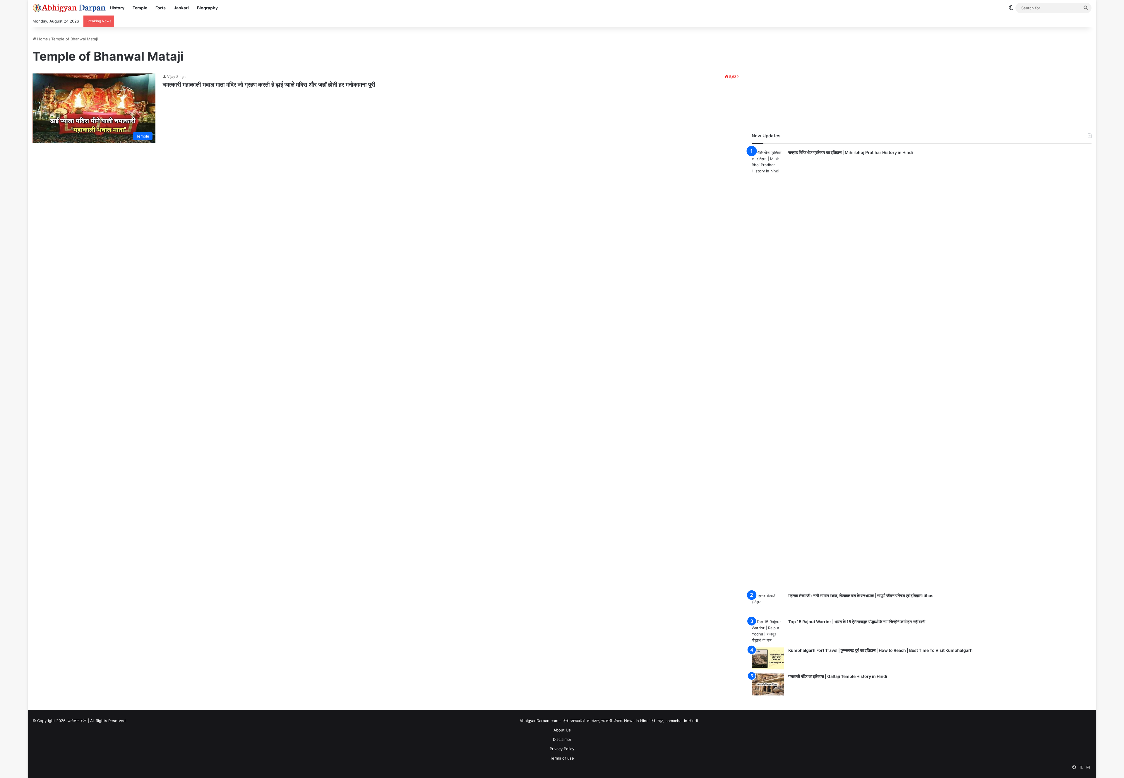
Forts (160, 7)
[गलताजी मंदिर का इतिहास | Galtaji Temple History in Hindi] (768, 684)
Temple (140, 7)
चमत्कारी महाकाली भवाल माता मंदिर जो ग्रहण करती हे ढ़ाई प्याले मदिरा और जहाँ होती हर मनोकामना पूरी (269, 84)
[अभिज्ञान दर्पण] (69, 8)
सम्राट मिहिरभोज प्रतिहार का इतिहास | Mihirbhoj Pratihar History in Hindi (850, 152)
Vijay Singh (176, 76)
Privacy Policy (562, 748)
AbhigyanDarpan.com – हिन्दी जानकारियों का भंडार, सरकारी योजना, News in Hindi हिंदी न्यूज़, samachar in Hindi (609, 720)
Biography (207, 7)
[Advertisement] (922, 77)
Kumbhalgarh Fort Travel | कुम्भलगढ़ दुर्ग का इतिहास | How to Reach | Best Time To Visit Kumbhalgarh (880, 650)
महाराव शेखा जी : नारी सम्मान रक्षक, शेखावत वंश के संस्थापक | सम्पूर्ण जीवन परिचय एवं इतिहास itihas (860, 595)
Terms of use (562, 758)
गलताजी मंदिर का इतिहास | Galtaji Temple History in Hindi (837, 676)
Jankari (181, 7)
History (117, 7)
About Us (562, 730)
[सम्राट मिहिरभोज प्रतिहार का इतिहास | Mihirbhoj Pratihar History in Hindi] (768, 369)
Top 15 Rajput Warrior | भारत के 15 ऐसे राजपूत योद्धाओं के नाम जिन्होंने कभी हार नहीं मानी (856, 621)
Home (42, 39)
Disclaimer (562, 739)
